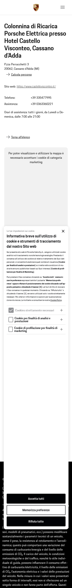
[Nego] (63, 231)
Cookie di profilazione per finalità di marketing (35, 329)
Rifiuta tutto (36, 521)
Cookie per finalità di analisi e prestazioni (32, 320)
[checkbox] (11, 310)
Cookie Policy (56, 300)
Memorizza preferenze (36, 510)
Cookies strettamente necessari (34, 310)
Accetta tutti (36, 498)
